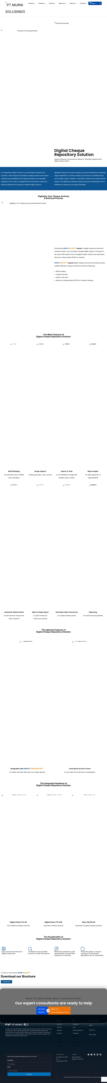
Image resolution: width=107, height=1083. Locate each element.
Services (59, 1033)
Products (59, 1027)
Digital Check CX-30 (18, 922)
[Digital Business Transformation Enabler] (15, 8)
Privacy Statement (78, 1030)
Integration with (27, 769)
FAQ (74, 1027)
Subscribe (29, 1074)
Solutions (59, 1030)
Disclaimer (75, 1024)
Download (75, 1033)
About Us (59, 1024)
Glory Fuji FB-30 (88, 922)
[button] (100, 3)
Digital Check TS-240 (53, 922)
